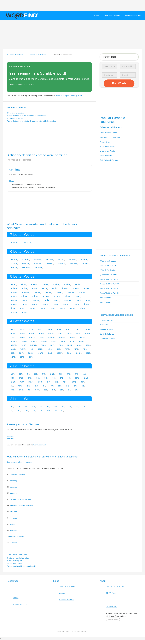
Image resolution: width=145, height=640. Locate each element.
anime (14, 288)
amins (67, 284)
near (23, 345)
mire (62, 341)
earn (50, 333)
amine (56, 284)
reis (40, 349)
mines (57, 296)
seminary (13, 543)
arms (41, 333)
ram (20, 386)
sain (21, 353)
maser (59, 292)
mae (86, 378)
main (31, 337)
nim (82, 382)
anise (24, 288)
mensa (82, 292)
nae (65, 382)
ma (18, 410)
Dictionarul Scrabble (107, 339)
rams (79, 345)
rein (31, 349)
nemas (67, 300)
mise (81, 341)
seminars (13, 518)
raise (88, 300)
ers (54, 378)
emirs (55, 288)
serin (62, 308)
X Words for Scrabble (108, 270)
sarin (43, 308)
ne (48, 410)
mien (33, 341)
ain (20, 374)
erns (87, 333)
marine (37, 263)
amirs (78, 284)
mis (56, 382)
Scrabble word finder (67, 586)
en (63, 406)
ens (29, 378)
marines (15, 242)
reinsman (13, 512)
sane (40, 353)
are (68, 374)
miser (77, 296)
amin (68, 329)
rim (75, 386)
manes (14, 292)
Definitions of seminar (15, 113)
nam (73, 382)
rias (58, 349)
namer (14, 300)
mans (61, 337)
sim (53, 390)
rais (61, 345)
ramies (85, 263)
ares (31, 333)
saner (33, 308)
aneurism (13, 530)
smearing (13, 481)
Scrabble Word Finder (108, 133)
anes (13, 333)
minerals (20, 499)
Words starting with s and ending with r (22, 566)
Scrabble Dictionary (107, 146)
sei (29, 390)
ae (12, 406)
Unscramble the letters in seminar (20, 462)
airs (39, 329)
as (48, 406)
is (11, 410)
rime (67, 349)
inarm (65, 288)
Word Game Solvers (112, 16)
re (56, 410)
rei (43, 386)
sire (31, 357)
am (26, 406)
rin (82, 386)
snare (24, 312)
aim (12, 374)
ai (19, 406)
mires (67, 296)
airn (31, 329)
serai (52, 308)
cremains (21, 474)
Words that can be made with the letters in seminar (26, 116)
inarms (14, 263)
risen (22, 308)
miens (14, 296)
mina (43, 341)
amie (59, 329)
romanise (29, 505)
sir (69, 390)
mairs (86, 288)
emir (69, 333)
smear (14, 312)
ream (22, 349)
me (26, 410)
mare (71, 337)
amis (87, 329)
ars (85, 374)
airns (23, 284)
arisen (61, 259)
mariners (13, 524)
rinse (13, 308)
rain (52, 345)
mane (51, 337)
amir (78, 329)
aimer (13, 284)
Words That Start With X (109, 293)
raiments (20, 537)
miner (46, 296)
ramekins (13, 493)
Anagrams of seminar (15, 118)
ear (12, 378)
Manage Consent (113, 619)
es (77, 406)
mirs (72, 341)
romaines (21, 505)
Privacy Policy (111, 607)
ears (60, 333)
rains (78, 300)
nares (36, 300)
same (31, 353)
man (13, 382)
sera (88, 353)
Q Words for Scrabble (108, 275)
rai (12, 386)
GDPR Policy (111, 593)
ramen (14, 304)
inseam (26, 263)
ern (46, 378)
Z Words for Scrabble (108, 265)
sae (12, 390)
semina (38, 267)
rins (85, 349)
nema (33, 345)
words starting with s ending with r (69, 96)
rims (76, 349)
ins (61, 378)
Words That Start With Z (109, 279)
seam (59, 353)
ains (22, 329)
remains (27, 242)
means (70, 292)
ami (43, 374)
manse (25, 292)
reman (66, 304)
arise (34, 288)
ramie (24, 304)
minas (35, 296)
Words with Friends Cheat (110, 137)
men (39, 382)
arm (77, 374)
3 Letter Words (105, 302)
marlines (13, 499)
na (41, 410)
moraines (13, 505)
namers (73, 263)
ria (67, 386)
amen (49, 329)
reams (45, 304)
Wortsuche (104, 325)
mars (81, 337)
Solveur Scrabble (106, 320)
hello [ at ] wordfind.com (115, 586)
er (70, 406)
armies (72, 259)
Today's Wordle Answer (109, 160)
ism (77, 378)
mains (76, 288)
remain (14, 267)
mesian (49, 263)
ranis (34, 304)
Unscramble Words (107, 151)
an (33, 406)
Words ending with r (15, 563)
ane (52, 374)
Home (96, 16)
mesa (24, 341)
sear (69, 353)
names (25, 300)
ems (21, 378)
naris (46, 300)
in (84, 406)
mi (34, 410)
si (62, 410)
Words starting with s (15, 561)
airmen (25, 259)
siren (82, 308)
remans (26, 267)
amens (34, 284)
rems (49, 349)
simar (72, 308)
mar (22, 382)
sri (76, 390)
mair (41, 337)
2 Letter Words (105, 298)
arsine (84, 259)
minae (24, 296)
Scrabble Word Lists (133, 16)
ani (60, 374)
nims (43, 345)
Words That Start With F (109, 288)
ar (41, 406)
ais (35, 374)
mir (48, 382)
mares (37, 292)
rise (12, 353)
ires (12, 337)
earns (44, 288)
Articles (15, 598)
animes (49, 259)
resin (76, 304)
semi (78, 353)
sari (50, 353)
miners (61, 263)
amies (45, 284)
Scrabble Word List (20, 604)
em (55, 406)
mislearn (28, 499)
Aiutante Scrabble (106, 329)
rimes (86, 304)
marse (48, 292)
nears (56, 300)
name (13, 345)
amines (37, 259)
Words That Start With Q (109, 284)
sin (61, 390)
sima (13, 357)
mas (30, 382)
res (60, 386)
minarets (12, 537)
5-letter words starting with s (18, 558)
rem (52, 386)
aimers (14, 259)
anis (22, 333)
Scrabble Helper (106, 156)
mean (13, 341)
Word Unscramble (40, 445)
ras (36, 386)
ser (45, 390)
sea (21, 390)
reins (55, 304)
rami (69, 345)
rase (13, 349)
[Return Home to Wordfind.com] (22, 18)
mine (53, 341)
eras (78, 333)
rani (88, 345)
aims (13, 329)
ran (28, 386)
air (28, 374)
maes (22, 337)
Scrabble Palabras (107, 334)
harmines (13, 487)
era (38, 378)
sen (37, 390)
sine (22, 357)
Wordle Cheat (105, 142)
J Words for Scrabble (108, 261)
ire (69, 378)
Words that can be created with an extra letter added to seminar (31, 121)
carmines (13, 474)
